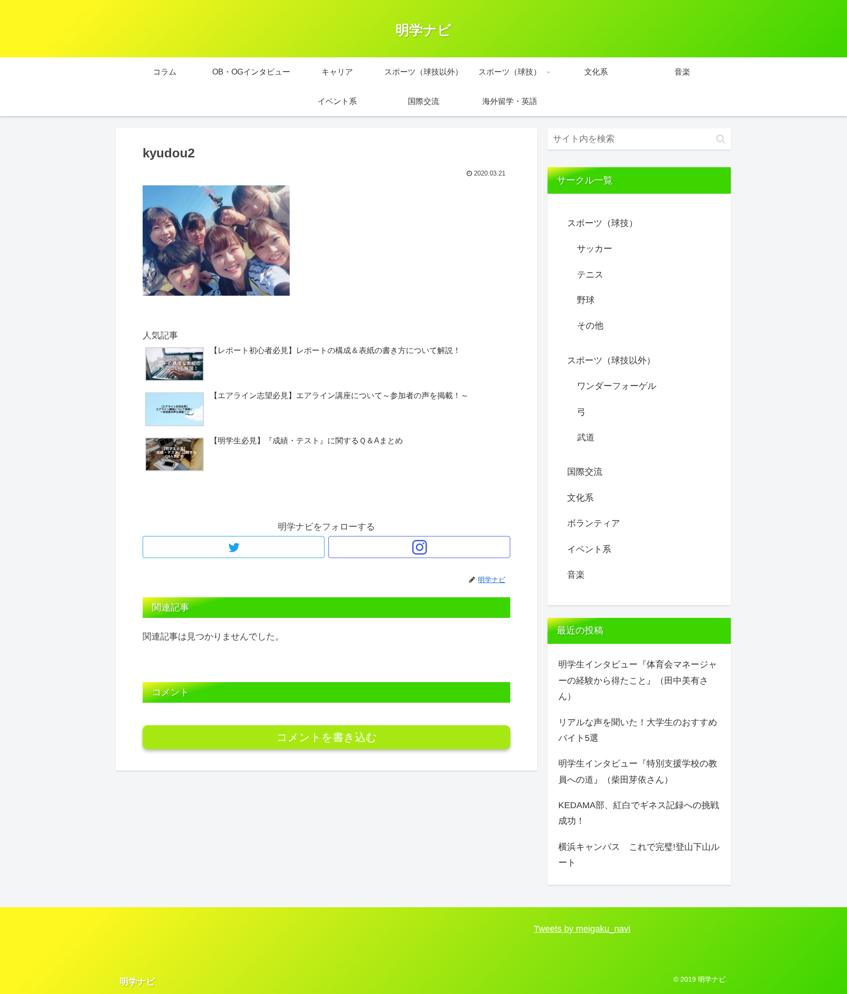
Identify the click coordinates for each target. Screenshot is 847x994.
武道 (586, 437)
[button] (720, 139)
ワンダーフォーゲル (616, 386)
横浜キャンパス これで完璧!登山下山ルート (639, 854)
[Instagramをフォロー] (419, 547)
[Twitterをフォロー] (233, 547)
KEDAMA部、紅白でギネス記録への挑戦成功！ (638, 813)
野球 (586, 300)
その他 (590, 326)
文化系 (580, 498)
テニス (590, 275)
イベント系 (589, 549)
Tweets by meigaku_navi (582, 929)
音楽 (576, 575)
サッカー (594, 249)
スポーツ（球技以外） (611, 360)
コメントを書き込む (326, 737)
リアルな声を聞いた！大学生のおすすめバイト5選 (637, 730)
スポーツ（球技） (602, 223)
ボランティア (593, 523)
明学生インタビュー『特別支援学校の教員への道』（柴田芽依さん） (637, 771)
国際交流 (584, 472)
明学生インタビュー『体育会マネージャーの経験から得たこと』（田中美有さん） (637, 680)
